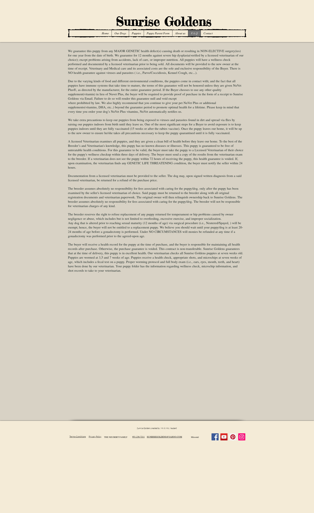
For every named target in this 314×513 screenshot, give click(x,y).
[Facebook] (215, 436)
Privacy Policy (95, 436)
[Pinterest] (232, 436)
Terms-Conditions (77, 436)
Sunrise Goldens (159, 21)
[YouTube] (224, 436)
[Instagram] (241, 436)
